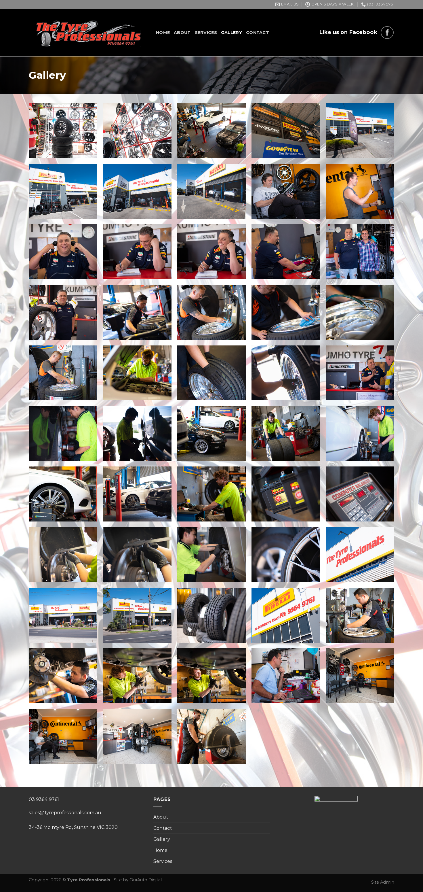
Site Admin (382, 882)
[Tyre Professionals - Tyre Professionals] (88, 33)
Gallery (231, 32)
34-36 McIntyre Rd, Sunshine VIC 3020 (73, 827)
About (182, 32)
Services (206, 32)
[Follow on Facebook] (387, 32)
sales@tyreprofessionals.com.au (65, 812)
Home (163, 32)
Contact (257, 32)
